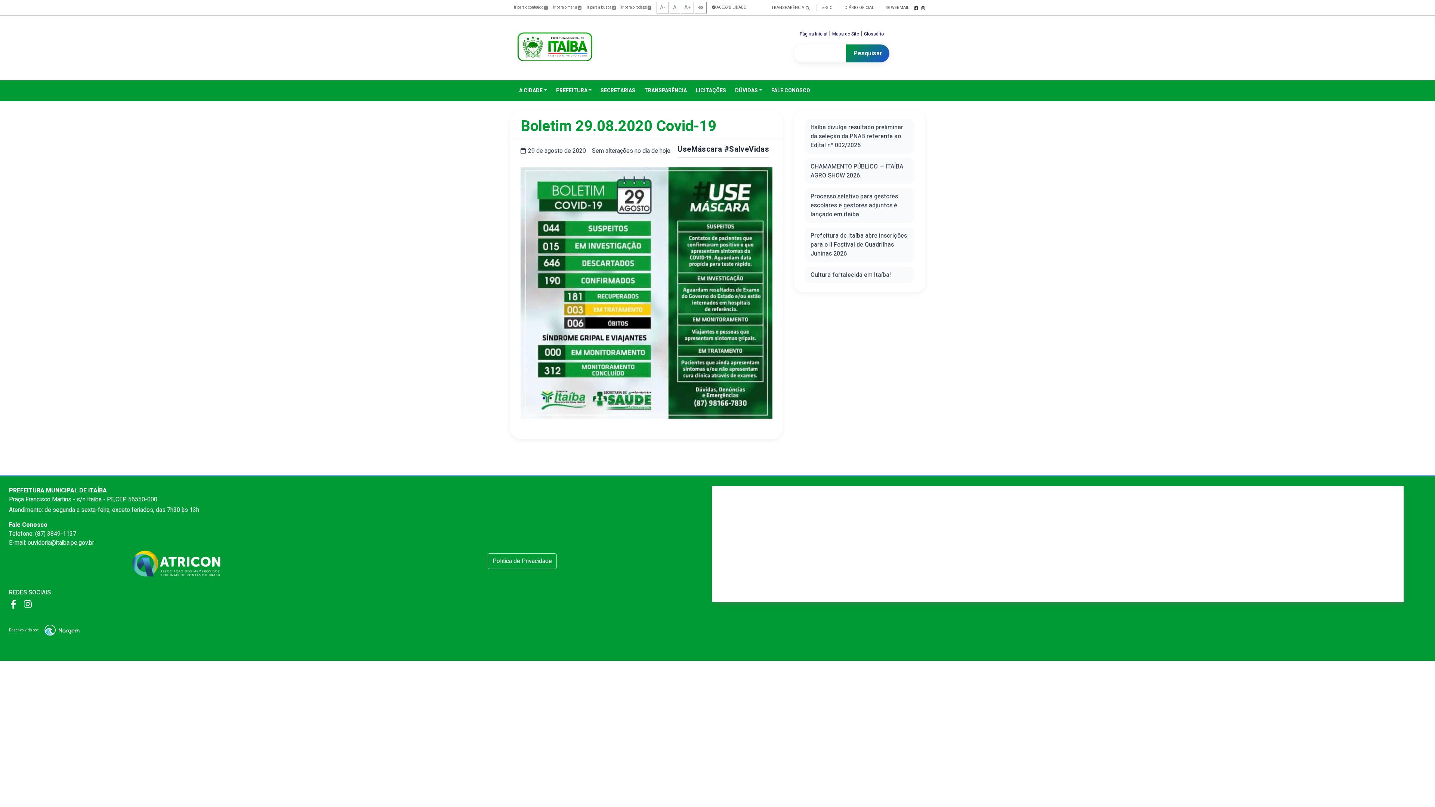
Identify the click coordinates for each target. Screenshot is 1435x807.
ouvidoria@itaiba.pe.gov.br (61, 542)
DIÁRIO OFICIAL (859, 7)
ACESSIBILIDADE (731, 7)
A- (663, 8)
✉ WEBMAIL (897, 7)
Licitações (711, 91)
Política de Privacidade (522, 561)
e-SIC (827, 7)
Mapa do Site (845, 34)
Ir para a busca (601, 7)
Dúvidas (746, 91)
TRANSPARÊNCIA (787, 7)
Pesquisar (868, 53)
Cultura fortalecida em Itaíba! (851, 274)
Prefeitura (571, 91)
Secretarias (618, 91)
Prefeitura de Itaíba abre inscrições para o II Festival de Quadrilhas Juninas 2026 (859, 244)
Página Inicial (813, 34)
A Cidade (531, 91)
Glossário (874, 34)
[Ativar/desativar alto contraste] (701, 7)
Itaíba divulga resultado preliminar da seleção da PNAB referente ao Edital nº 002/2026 (857, 136)
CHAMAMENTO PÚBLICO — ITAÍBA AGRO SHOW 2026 (857, 171)
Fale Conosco (790, 91)
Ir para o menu (566, 7)
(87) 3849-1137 (55, 533)
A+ (687, 8)
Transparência (665, 91)
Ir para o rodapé (635, 7)
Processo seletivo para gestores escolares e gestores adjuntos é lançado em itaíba (854, 205)
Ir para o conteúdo (530, 7)
